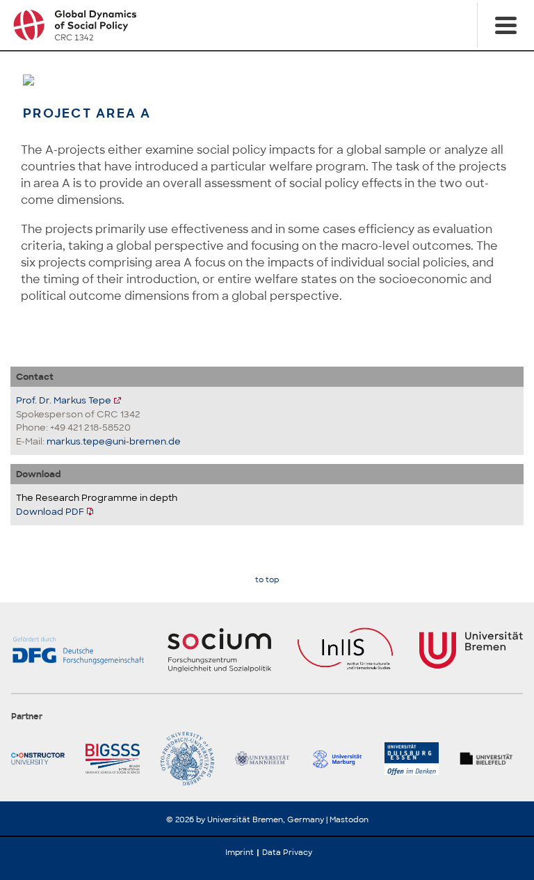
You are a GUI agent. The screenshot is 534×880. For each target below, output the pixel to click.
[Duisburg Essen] (416, 758)
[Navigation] (505, 25)
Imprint (239, 852)
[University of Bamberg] (192, 758)
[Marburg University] (341, 758)
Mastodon (349, 819)
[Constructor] (42, 758)
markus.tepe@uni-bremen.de (114, 441)
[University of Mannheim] (266, 758)
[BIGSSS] (117, 758)
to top (267, 579)
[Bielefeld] (491, 758)
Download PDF (50, 512)
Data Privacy (287, 852)
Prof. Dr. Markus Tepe (63, 400)
